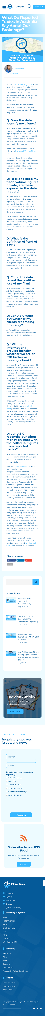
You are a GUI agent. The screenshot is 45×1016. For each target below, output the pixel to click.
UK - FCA (12, 781)
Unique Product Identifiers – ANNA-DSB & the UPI (28, 637)
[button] (4, 8)
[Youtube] (34, 1009)
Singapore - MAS (15, 788)
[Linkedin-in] (37, 1009)
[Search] (35, 582)
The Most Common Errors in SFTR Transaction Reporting (28, 619)
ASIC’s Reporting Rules (22, 84)
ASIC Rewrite (21, 466)
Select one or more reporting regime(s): (19, 773)
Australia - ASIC (15, 785)
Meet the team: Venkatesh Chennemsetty (25, 601)
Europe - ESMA (15, 778)
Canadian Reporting (17, 792)
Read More (15, 711)
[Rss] (41, 1009)
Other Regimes (15, 795)
